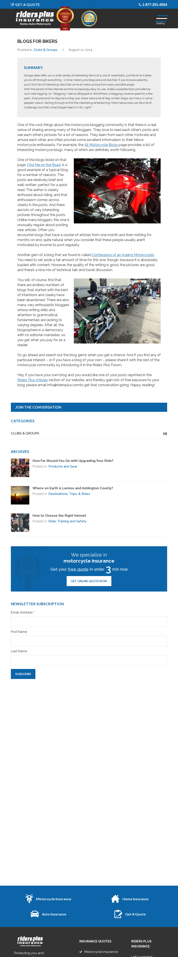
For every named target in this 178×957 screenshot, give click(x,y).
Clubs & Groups (46, 50)
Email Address (23, 612)
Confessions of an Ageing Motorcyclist (123, 255)
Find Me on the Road (44, 165)
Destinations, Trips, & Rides (69, 494)
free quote (78, 569)
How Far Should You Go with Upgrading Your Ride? (73, 461)
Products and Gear (62, 466)
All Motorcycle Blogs (101, 145)
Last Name (19, 651)
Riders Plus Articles (32, 380)
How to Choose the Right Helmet (59, 516)
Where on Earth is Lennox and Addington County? (73, 488)
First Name (19, 632)
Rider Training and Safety (67, 521)
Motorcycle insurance (101, 952)
